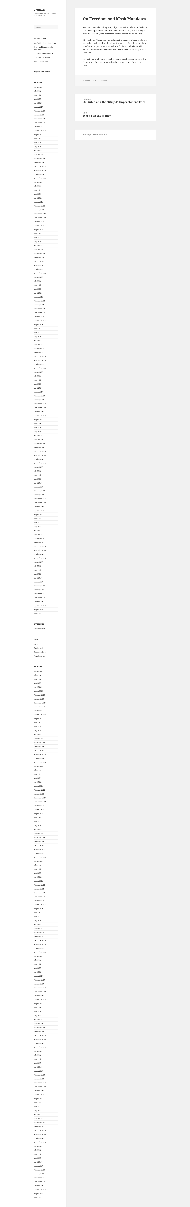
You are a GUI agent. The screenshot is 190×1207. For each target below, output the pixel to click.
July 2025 (37, 139)
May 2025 (37, 146)
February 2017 (39, 538)
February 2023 (39, 253)
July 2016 (37, 566)
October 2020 (39, 364)
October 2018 (39, 459)
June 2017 (37, 522)
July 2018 (37, 471)
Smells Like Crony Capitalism (45, 43)
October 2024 (39, 174)
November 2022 (40, 265)
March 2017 (38, 534)
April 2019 (38, 435)
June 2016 (37, 570)
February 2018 (39, 491)
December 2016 (40, 546)
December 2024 (40, 166)
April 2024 (38, 198)
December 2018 (40, 451)
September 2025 (40, 131)
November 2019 (40, 408)
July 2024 (37, 186)
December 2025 (40, 119)
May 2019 (37, 431)
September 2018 (40, 463)
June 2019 (37, 427)
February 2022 (39, 301)
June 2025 (37, 142)
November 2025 (40, 123)
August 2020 (38, 372)
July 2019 (37, 423)
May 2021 (37, 336)
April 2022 (38, 293)
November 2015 (40, 598)
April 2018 (38, 483)
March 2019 (38, 439)
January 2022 (39, 305)
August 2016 (38, 562)
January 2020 (39, 400)
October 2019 (39, 412)
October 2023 (39, 222)
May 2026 (37, 99)
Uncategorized (39, 629)
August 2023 (38, 230)
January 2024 (39, 210)
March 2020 (38, 392)
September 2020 (40, 368)
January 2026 (39, 115)
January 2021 (39, 352)
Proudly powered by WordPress (95, 135)
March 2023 (38, 249)
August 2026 (38, 87)
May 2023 (37, 241)
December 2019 (40, 404)
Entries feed (38, 648)
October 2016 (39, 554)
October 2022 (39, 269)
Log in (36, 644)
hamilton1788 (105, 80)
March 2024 (38, 202)
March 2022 (38, 297)
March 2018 (38, 487)
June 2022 (37, 285)
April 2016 (38, 578)
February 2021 (39, 348)
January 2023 (39, 257)
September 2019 (40, 416)
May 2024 (37, 194)
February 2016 (39, 586)
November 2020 (40, 360)
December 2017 (40, 499)
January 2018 (39, 495)
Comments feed (40, 652)
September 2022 (40, 273)
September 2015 (40, 606)
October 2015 (39, 602)
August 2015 (38, 609)
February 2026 (39, 111)
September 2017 (40, 511)
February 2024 (39, 206)
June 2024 (37, 190)
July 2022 (37, 281)
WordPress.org (39, 656)
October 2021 (39, 317)
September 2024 (40, 178)
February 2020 (39, 396)
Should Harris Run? (41, 61)
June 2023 (37, 237)
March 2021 (38, 344)
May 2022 (37, 289)
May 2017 (37, 526)
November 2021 (40, 313)
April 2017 (38, 530)
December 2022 (40, 261)
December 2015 (40, 594)
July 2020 (37, 376)
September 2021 (40, 321)
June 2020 (37, 380)
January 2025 (39, 162)
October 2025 (39, 127)
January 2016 (39, 590)
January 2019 (39, 447)
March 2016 (38, 582)
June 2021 (37, 332)
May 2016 (37, 574)
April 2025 (38, 150)
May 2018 (37, 479)
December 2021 (40, 309)
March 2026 (38, 107)
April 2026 (38, 103)
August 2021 (38, 325)
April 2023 (38, 245)
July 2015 (37, 613)
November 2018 (40, 455)
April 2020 (38, 388)
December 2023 (40, 214)
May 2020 (37, 384)
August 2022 (38, 277)
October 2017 (39, 507)
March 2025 (38, 154)
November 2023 (40, 218)
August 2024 (38, 182)
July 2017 (37, 518)
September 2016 (40, 558)
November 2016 (40, 550)
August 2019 (38, 420)
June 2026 (37, 95)
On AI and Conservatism (43, 57)
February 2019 (39, 443)
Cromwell (40, 10)
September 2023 (40, 226)
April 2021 (38, 340)
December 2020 (40, 356)
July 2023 (37, 234)
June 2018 (37, 475)
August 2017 (38, 515)
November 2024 (40, 170)
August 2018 (38, 467)
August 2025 (38, 135)
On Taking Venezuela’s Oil (43, 53)
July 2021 (37, 328)
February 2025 (39, 158)
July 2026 (37, 91)
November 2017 (40, 503)
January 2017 (39, 542)
